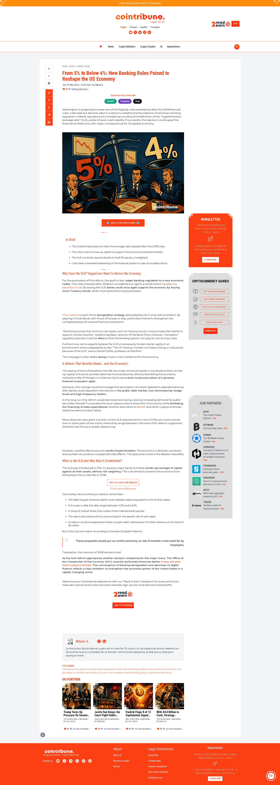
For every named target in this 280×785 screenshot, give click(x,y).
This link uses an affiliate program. (123, 488)
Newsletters (173, 46)
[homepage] (94, 46)
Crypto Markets (127, 46)
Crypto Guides (147, 46)
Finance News (83, 66)
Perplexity (124, 101)
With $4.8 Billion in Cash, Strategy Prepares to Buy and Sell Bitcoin (169, 713)
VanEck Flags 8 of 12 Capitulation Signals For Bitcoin (138, 713)
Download (210, 331)
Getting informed (79, 89)
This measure (71, 315)
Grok (137, 101)
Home (65, 66)
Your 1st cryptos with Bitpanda (123, 482)
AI (161, 46)
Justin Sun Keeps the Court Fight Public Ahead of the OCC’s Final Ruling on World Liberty (107, 713)
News (111, 46)
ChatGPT (110, 101)
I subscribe (210, 259)
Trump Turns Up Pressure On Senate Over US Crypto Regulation (76, 713)
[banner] (123, 303)
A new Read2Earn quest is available (140, 3)
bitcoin (141, 406)
